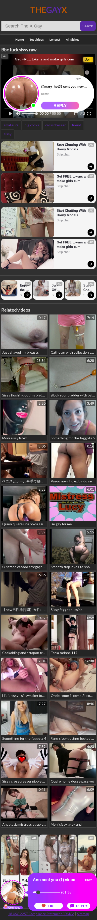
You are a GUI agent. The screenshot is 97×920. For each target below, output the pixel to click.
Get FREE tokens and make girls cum (44, 59)
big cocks (32, 125)
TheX (48, 10)
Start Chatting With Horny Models (72, 147)
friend (76, 125)
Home (19, 39)
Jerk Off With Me (56, 288)
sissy (7, 134)
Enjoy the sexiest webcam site (25, 288)
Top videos (37, 39)
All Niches (72, 39)
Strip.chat (63, 154)
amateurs (11, 125)
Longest (54, 39)
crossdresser (55, 125)
